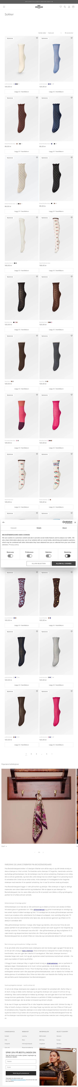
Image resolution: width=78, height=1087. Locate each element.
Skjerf (3, 846)
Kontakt (7, 1036)
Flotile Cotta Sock (43, 499)
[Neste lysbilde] (43, 852)
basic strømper (27, 951)
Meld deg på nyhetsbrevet (21, 1073)
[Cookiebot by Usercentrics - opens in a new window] (64, 522)
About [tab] (64, 528)
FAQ (6, 1040)
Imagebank (42, 1043)
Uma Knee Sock (8, 263)
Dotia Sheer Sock (8, 322)
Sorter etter (42, 33)
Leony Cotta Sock (9, 618)
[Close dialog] (74, 1050)
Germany (59, 1043)
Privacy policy (14, 544)
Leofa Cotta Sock (8, 84)
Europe (58, 1040)
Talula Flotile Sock (9, 499)
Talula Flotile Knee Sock (44, 263)
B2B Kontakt (42, 1036)
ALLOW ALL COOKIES (63, 563)
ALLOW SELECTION (39, 563)
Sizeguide (7, 1043)
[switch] (29, 555)
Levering (24, 1036)
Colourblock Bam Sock (10, 440)
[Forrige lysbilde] (35, 852)
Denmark (59, 1036)
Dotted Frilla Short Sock (10, 143)
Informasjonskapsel (27, 1043)
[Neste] (52, 754)
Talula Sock (7, 381)
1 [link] (26, 754)
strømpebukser (52, 963)
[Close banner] (75, 522)
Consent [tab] (13, 528)
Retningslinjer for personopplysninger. (18, 1079)
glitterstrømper (39, 909)
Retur (23, 1040)
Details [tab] (39, 528)
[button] (4, 7)
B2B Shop (42, 1040)
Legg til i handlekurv (21, 92)
